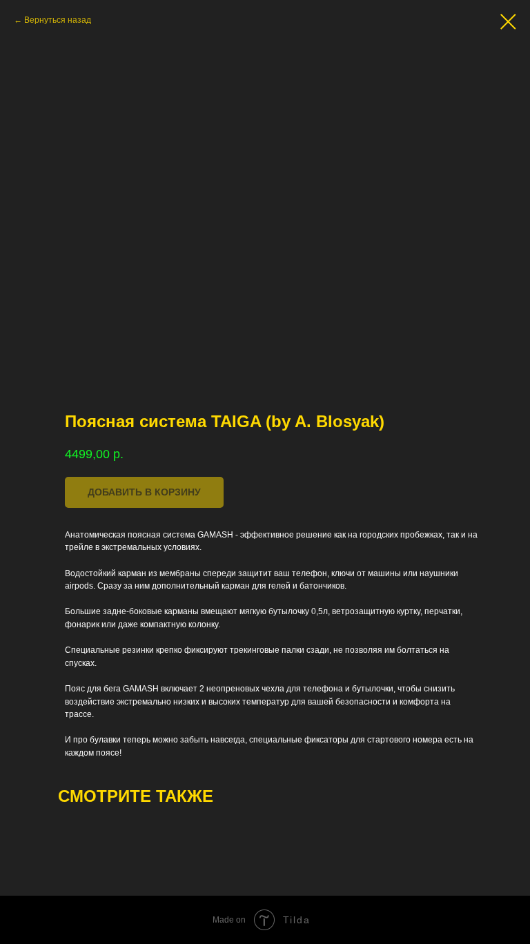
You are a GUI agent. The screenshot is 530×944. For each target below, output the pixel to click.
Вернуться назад (57, 20)
